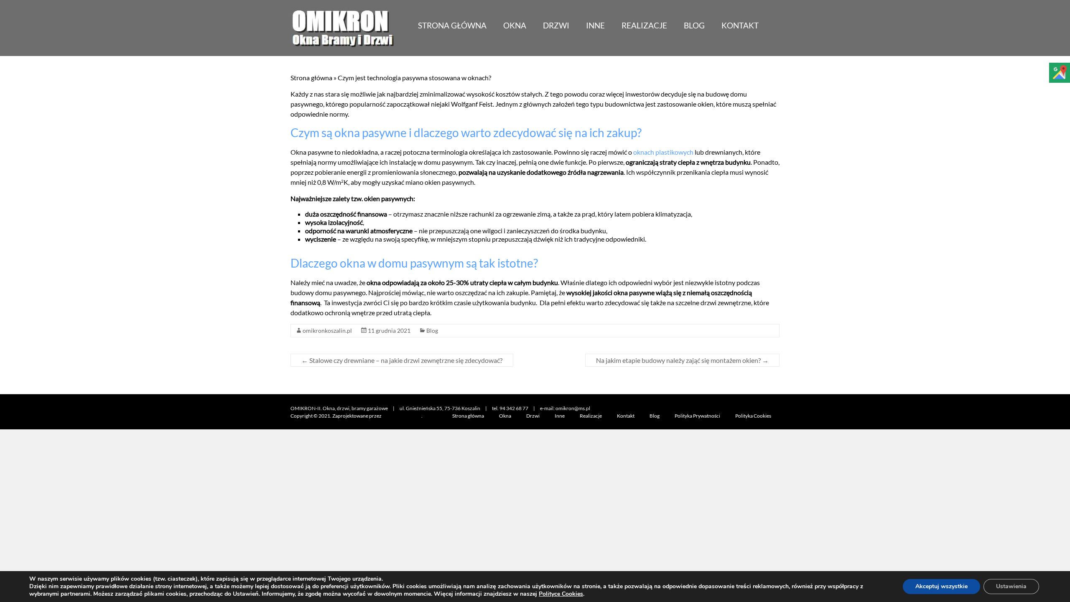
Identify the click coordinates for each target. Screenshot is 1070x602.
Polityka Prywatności (697, 416)
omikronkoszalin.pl (327, 330)
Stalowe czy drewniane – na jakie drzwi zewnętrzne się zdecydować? (401, 360)
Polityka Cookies (753, 416)
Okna (514, 25)
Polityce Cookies (561, 594)
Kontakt (740, 25)
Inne (595, 25)
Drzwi (556, 25)
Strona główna (452, 25)
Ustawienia (1011, 586)
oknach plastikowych (663, 152)
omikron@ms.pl (572, 408)
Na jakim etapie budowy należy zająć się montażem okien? (682, 360)
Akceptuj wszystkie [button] (941, 586)
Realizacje (644, 25)
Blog (694, 25)
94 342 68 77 (513, 408)
